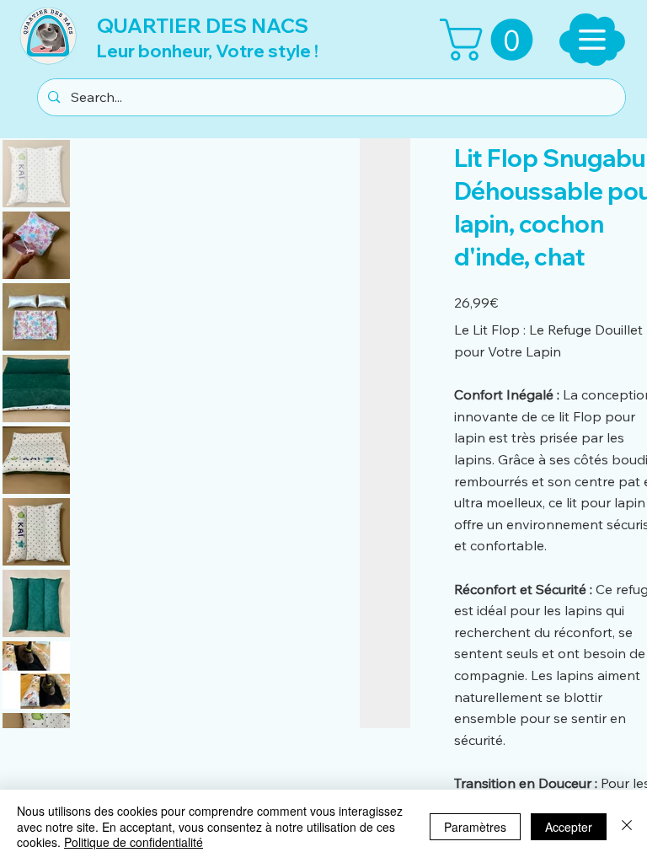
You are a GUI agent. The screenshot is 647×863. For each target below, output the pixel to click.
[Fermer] (627, 826)
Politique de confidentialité (133, 842)
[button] (491, 40)
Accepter (568, 826)
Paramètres (475, 826)
